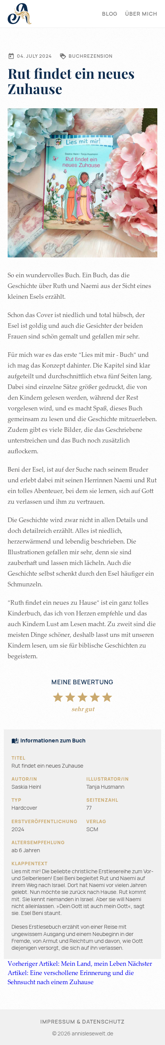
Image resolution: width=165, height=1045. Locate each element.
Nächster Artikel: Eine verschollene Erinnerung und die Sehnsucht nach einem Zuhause (80, 972)
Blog (109, 13)
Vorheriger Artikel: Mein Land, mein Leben (67, 963)
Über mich (141, 13)
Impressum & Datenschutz (82, 1021)
